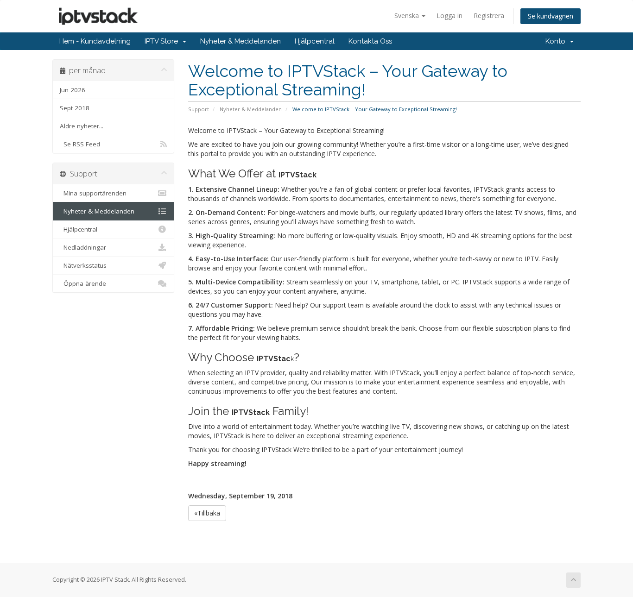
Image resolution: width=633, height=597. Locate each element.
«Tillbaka (207, 513)
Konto (557, 41)
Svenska (407, 15)
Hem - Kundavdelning (95, 41)
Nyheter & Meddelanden (240, 41)
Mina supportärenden (93, 193)
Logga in (449, 15)
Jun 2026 (72, 90)
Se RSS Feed (80, 144)
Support (198, 109)
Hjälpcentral (315, 41)
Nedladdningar (83, 247)
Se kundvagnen (550, 16)
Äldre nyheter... (81, 126)
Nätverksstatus (83, 265)
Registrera (489, 15)
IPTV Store (163, 41)
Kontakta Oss (370, 41)
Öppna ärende (83, 283)
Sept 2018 (74, 108)
